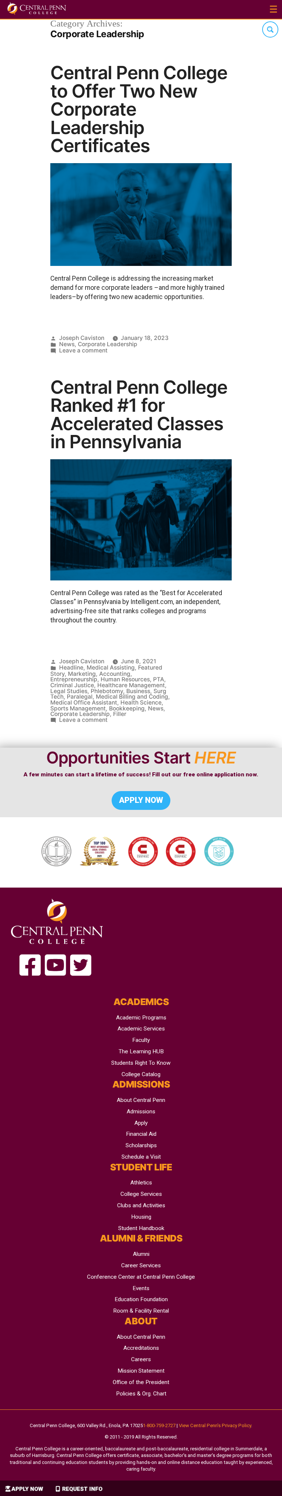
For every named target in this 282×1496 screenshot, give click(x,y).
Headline (71, 667)
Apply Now (27, 1489)
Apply (141, 1123)
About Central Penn (141, 1100)
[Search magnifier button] (270, 29)
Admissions (141, 1111)
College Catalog (141, 1074)
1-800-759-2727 (159, 1425)
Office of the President (141, 1382)
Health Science (141, 702)
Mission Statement (141, 1370)
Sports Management (78, 708)
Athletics (141, 1182)
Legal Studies (68, 691)
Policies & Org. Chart (141, 1393)
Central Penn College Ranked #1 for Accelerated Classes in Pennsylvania (138, 414)
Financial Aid (141, 1134)
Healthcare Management (131, 685)
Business (138, 691)
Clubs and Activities (141, 1205)
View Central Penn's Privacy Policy (215, 1425)
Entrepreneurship (73, 679)
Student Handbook (141, 1228)
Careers (141, 1359)
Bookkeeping (127, 708)
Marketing (82, 673)
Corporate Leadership (107, 344)
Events (141, 1288)
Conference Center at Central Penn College (141, 1277)
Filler (119, 713)
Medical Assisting (111, 667)
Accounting (114, 673)
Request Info (82, 1489)
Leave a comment (83, 350)
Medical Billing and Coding (132, 696)
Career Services (141, 1265)
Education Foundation (141, 1299)
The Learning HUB (141, 1051)
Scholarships (141, 1145)
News (67, 344)
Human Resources (125, 679)
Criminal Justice (72, 685)
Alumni (141, 1254)
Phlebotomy (107, 691)
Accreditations (141, 1348)
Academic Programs (141, 1017)
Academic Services (141, 1028)
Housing (141, 1217)
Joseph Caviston (81, 337)
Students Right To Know (141, 1063)
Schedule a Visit (141, 1156)
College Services (141, 1194)
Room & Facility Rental (141, 1310)
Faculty (141, 1040)
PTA (158, 679)
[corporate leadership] (30, 966)
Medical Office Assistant (83, 702)
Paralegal (80, 696)
